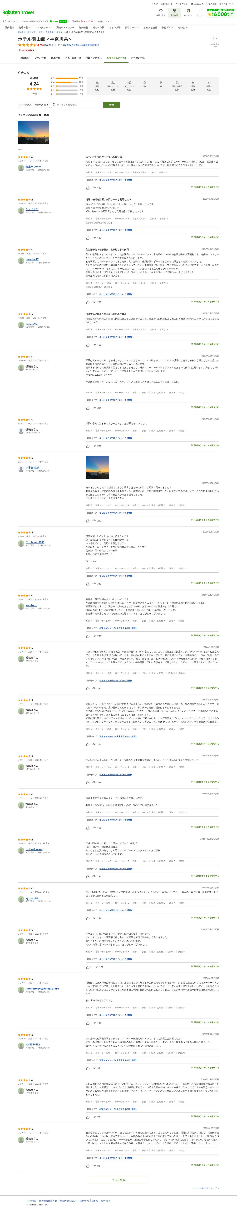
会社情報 (31, 1200)
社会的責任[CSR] (68, 1200)
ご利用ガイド (167, 4)
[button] (33, 132)
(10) (73, 57)
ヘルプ (155, 4)
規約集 (95, 1200)
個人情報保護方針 (48, 1200)
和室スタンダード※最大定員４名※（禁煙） (118, 628)
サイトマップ (182, 4)
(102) (116, 57)
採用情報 (84, 1200)
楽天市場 (212, 4)
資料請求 (105, 1200)
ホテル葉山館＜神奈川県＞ (45, 39)
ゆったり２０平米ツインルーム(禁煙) (115, 180)
